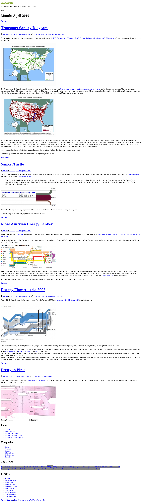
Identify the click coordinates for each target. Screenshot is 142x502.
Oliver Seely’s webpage (36, 380)
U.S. (37, 351)
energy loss (77, 467)
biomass (7, 467)
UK (73, 469)
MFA (14, 469)
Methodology (5, 157)
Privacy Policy (10, 431)
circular (27, 467)
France (99, 467)
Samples (4, 21)
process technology (33, 469)
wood (95, 469)
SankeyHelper (134, 174)
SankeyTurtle (12, 164)
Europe (83, 467)
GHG (108, 467)
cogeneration (34, 467)
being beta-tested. (25, 176)
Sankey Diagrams (7, 3)
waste (88, 469)
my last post (19, 234)
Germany (104, 467)
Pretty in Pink (13, 370)
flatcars (62, 89)
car (21, 467)
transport (66, 469)
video (84, 469)
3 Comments (48, 296)
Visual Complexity (11, 494)
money (18, 469)
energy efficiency (68, 467)
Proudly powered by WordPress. (25, 500)
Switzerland (56, 469)
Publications (9, 455)
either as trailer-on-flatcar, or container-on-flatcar (83, 89)
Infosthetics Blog (11, 486)
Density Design (10, 480)
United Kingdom (24, 351)
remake (41, 469)
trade (61, 469)
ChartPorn (9, 478)
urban (76, 469)
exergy (87, 467)
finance (91, 467)
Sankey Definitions (12, 433)
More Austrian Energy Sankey (27, 224)
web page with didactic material (68, 300)
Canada (17, 467)
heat (111, 467)
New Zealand (10, 351)
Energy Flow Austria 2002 (23, 289)
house (114, 467)
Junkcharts (9, 490)
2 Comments (48, 34)
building (12, 467)
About (7, 429)
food (95, 467)
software (47, 469)
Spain (51, 469)
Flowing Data (10, 484)
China (23, 467)
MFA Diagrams (10, 492)
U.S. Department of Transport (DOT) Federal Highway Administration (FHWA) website (84, 38)
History (8, 451)
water (91, 469)
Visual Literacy (10, 496)
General (8, 449)
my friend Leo (108, 275)
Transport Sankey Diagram (24, 28)
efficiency (44, 467)
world (98, 469)
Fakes (7, 447)
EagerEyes (9, 482)
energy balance (58, 467)
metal (11, 469)
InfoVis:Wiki (9, 488)
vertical (80, 469)
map (7, 469)
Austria (3, 467)
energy (50, 466)
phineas (5, 34)
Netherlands (24, 469)
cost (39, 467)
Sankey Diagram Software (14, 435)
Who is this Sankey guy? (14, 437)
